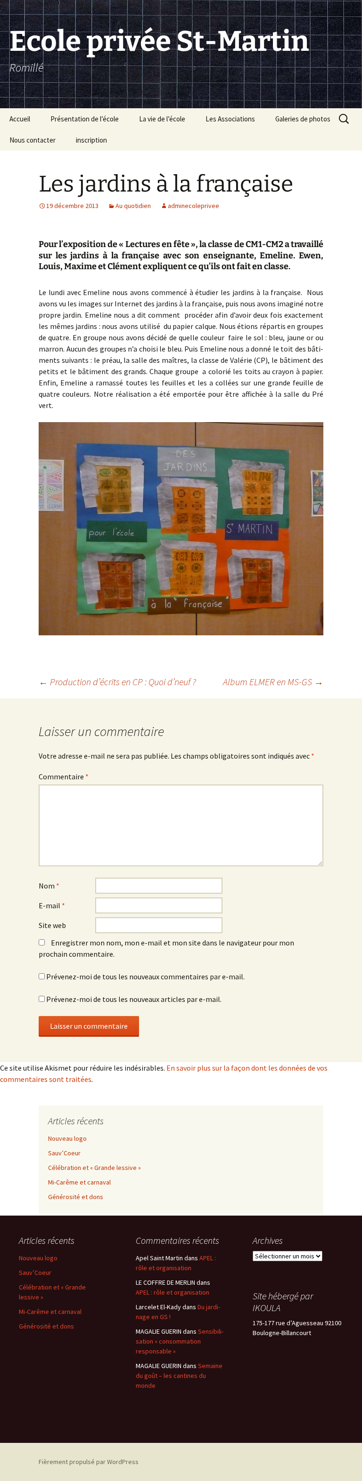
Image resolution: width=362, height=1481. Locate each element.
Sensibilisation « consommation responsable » (179, 1341)
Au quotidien (133, 205)
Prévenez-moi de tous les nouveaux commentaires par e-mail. (145, 976)
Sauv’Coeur (64, 1153)
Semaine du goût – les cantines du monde (179, 1375)
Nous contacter (32, 140)
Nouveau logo (67, 1138)
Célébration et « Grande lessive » (94, 1167)
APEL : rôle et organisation (172, 1292)
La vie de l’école (162, 118)
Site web (52, 925)
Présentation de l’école (84, 118)
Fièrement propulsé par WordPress (89, 1461)
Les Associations (230, 118)
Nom (49, 885)
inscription (91, 140)
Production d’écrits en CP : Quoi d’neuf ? (117, 682)
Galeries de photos (302, 118)
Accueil (19, 118)
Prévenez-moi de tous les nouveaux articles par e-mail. (134, 999)
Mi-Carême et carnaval (79, 1182)
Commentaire (64, 776)
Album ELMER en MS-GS (273, 682)
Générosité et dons (75, 1197)
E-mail (52, 905)
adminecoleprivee (193, 205)
